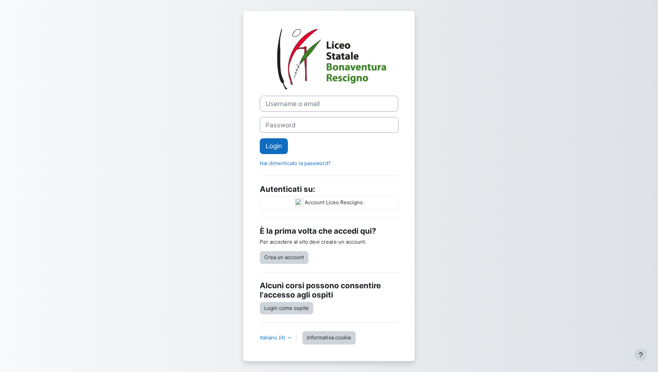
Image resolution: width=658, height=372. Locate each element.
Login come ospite (286, 308)
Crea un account (284, 257)
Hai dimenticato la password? (295, 163)
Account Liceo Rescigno (333, 202)
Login (274, 146)
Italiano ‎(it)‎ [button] (273, 337)
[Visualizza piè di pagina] (641, 355)
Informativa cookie (329, 337)
